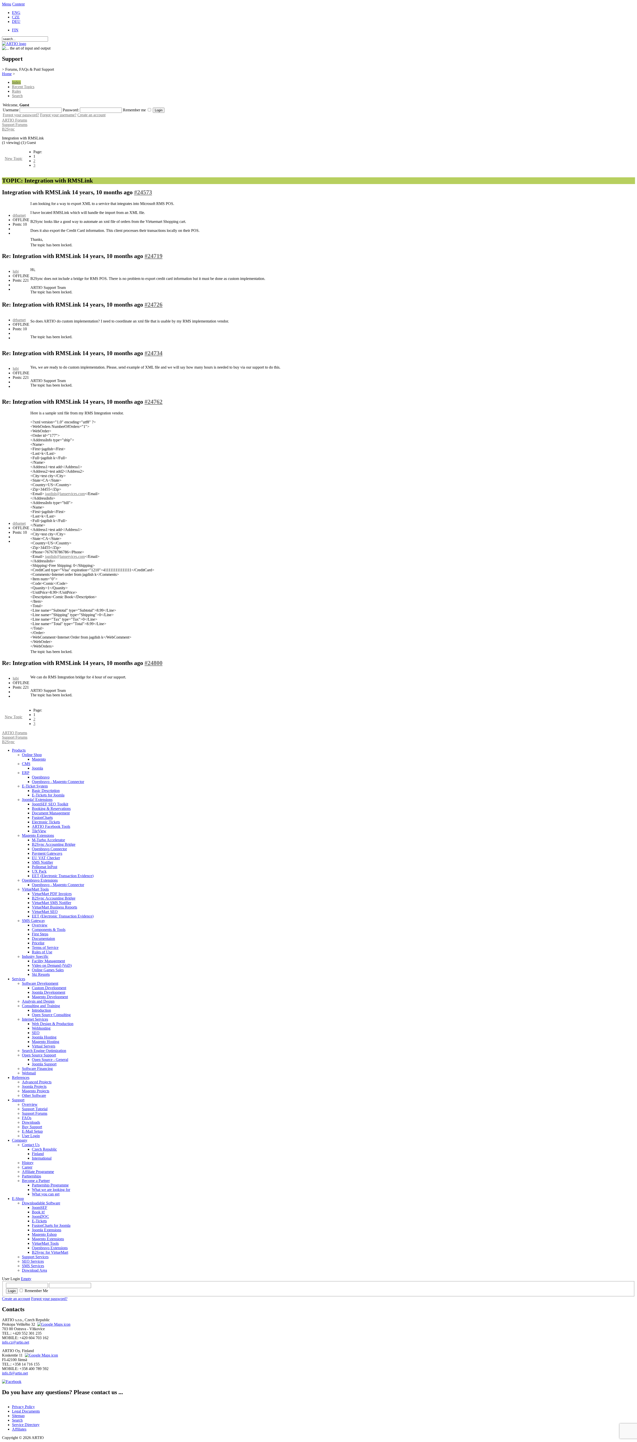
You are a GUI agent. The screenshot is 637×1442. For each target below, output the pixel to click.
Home (7, 74)
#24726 (153, 304)
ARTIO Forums (14, 120)
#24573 (143, 192)
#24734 (153, 353)
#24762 (153, 401)
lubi (16, 271)
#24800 (153, 663)
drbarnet (19, 215)
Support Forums (14, 125)
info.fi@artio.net (15, 1373)
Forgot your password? (21, 115)
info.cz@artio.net (15, 1342)
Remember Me (36, 1291)
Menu (6, 4)
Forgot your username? (58, 115)
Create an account (91, 115)
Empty (26, 1279)
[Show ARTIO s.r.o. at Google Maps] (53, 1324)
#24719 (153, 256)
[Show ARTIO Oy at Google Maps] (41, 1355)
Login (12, 1291)
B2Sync (8, 129)
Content (18, 4)
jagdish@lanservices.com (65, 494)
